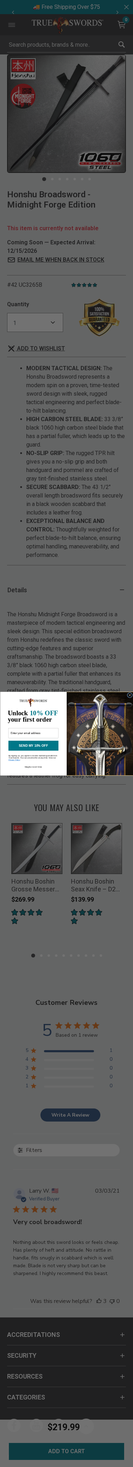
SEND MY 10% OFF (33, 745)
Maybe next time (33, 766)
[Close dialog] (129, 695)
